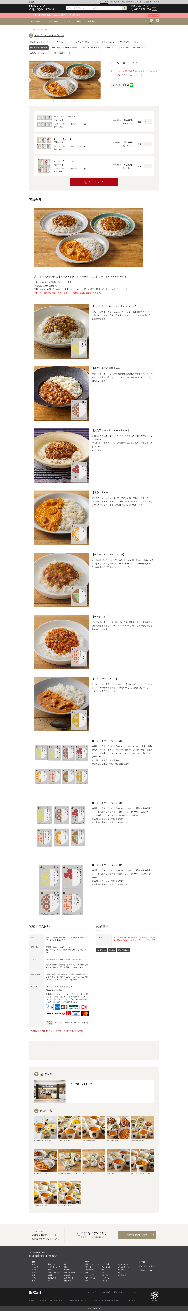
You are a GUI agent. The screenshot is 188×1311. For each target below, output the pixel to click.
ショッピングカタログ (147, 1266)
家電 (86, 1272)
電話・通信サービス (128, 2)
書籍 (103, 1272)
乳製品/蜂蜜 (52, 1278)
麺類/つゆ (51, 1264)
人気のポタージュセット (39, 53)
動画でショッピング (92, 1264)
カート (157, 23)
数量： (140, 122)
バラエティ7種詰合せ (84, 42)
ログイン (151, 23)
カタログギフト (69, 1278)
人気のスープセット (64, 42)
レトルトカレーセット (39, 47)
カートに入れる (96, 182)
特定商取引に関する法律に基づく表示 (106, 1300)
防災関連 (121, 1270)
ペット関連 (105, 1264)
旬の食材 (67, 1270)
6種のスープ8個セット (90, 47)
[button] (53, 101)
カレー (39, 29)
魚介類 (34, 1270)
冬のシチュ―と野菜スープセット (134, 47)
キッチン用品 (90, 1275)
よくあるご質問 (129, 1300)
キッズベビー (106, 1278)
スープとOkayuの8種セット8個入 (64, 47)
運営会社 (32, 1300)
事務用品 (105, 1275)
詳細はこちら (60, 940)
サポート (156, 2)
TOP (30, 29)
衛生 (119, 1272)
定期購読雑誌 (90, 1270)
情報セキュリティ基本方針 (77, 1300)
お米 (33, 1264)
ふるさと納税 (115, 2)
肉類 (33, 1272)
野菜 (33, 1275)
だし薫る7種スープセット (130, 42)
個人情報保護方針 (57, 1300)
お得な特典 (147, 2)
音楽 (103, 1270)
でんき (139, 2)
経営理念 (43, 1300)
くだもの (35, 1267)
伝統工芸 (105, 1281)
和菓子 (34, 1281)
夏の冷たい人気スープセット (41, 42)
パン (49, 1281)
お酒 (49, 1270)
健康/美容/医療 (123, 1275)
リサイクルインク (124, 1267)
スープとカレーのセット (106, 42)
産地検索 (67, 1275)
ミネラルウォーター (55, 1267)
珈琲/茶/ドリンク (54, 1272)
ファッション (106, 1267)
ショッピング (104, 2)
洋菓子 (34, 1278)
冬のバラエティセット (62, 53)
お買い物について (146, 1270)
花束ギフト (89, 1267)
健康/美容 (67, 1281)
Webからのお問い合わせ (137, 1234)
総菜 (65, 1267)
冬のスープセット (110, 47)
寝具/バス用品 (90, 1278)
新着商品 (91, 21)
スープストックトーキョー (49, 35)
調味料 (50, 1275)
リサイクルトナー (124, 1264)
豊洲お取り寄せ (69, 1272)
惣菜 (34, 29)
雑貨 (86, 1281)
